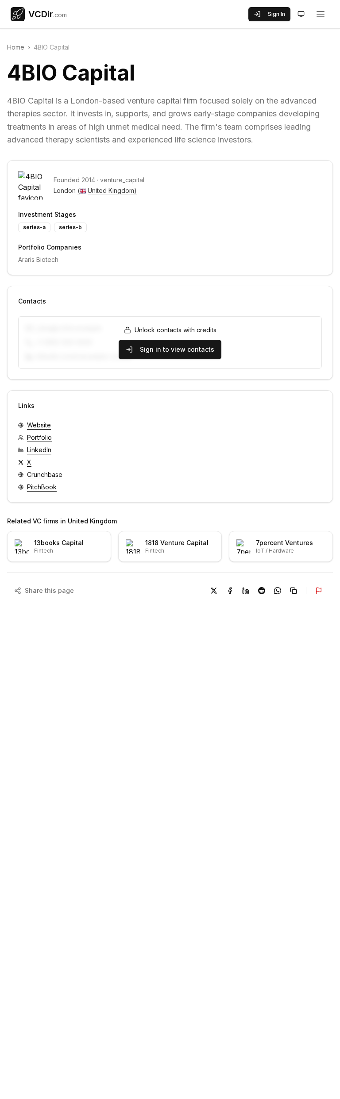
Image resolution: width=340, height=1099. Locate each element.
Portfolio (39, 437)
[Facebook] (230, 591)
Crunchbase (44, 474)
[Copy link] (293, 591)
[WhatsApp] (277, 591)
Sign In (276, 14)
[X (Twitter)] (214, 591)
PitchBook (42, 487)
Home (15, 47)
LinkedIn (39, 449)
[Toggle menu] (320, 14)
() (107, 190)
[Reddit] (262, 591)
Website (39, 425)
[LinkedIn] (246, 591)
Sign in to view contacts (177, 349)
